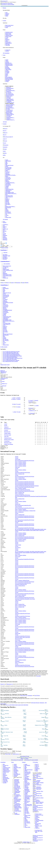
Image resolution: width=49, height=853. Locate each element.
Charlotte (16, 783)
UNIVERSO (7, 183)
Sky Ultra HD (30, 529)
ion (5, 205)
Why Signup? (18, 751)
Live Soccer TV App (39, 814)
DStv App (25, 637)
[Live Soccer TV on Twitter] (38, 808)
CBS (6, 162)
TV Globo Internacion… (27, 789)
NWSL (6, 27)
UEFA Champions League (8, 270)
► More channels (3, 346)
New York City (17, 786)
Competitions (3, 261)
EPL (4, 232)
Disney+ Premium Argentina (20, 464)
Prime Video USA (23, 695)
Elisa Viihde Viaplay (19, 521)
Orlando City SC (9, 95)
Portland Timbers (9, 113)
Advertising (37, 817)
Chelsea (6, 60)
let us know (38, 675)
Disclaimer (37, 819)
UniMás (6, 186)
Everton (6, 66)
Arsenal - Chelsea (39, 803)
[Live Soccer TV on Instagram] (38, 810)
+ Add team (5, 252)
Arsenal (6, 59)
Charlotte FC (8, 91)
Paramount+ (7, 173)
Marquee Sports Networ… (10, 206)
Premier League (8, 36)
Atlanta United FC (10, 99)
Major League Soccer (9, 25)
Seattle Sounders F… (11, 117)
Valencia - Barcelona (40, 802)
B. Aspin (18, 411)
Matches (4, 7)
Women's (4, 222)
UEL (4, 225)
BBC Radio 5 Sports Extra (39, 530)
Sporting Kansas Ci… (11, 119)
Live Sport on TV (38, 830)
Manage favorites (4, 247)
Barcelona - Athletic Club (37, 777)
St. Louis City (17, 803)
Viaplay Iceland (18, 544)
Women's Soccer (38, 813)
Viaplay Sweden (18, 645)
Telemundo (7, 181)
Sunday (6, 15)
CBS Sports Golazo (9, 195)
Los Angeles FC (9, 106)
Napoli (6, 73)
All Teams (5, 121)
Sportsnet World (18, 485)
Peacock (6, 188)
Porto (6, 76)
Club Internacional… (10, 88)
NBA (36, 831)
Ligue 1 (6, 40)
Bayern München (8, 77)
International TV (3, 390)
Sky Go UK (17, 529)
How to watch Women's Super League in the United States (17, 704)
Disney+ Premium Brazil (19, 477)
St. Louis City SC (9, 109)
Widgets (36, 816)
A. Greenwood (3, 385)
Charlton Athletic (7, 433)
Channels (4, 123)
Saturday (7, 14)
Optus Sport (17, 467)
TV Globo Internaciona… (10, 182)
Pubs (36, 822)
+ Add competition (6, 263)
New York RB (17, 787)
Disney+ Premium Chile (19, 473)
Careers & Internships (39, 820)
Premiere (7, 210)
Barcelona (7, 67)
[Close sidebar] (0, 363)
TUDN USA (7, 177)
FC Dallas (8, 108)
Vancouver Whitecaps (16, 797)
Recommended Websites (38, 824)
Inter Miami (16, 780)
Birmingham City (7, 428)
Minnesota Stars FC (10, 114)
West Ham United (7, 434)
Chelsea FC (6, 427)
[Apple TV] (12, 282)
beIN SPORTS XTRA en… (27, 802)
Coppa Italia (7, 45)
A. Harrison (13, 399)
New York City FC (9, 93)
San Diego (17, 808)
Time (7, 245)
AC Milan (7, 72)
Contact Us (37, 827)
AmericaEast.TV (8, 190)
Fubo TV (37, 765)
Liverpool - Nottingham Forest (37, 781)
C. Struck (14, 411)
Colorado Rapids (9, 111)
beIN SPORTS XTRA (9, 192)
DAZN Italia (17, 553)
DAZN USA (7, 179)
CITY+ (6, 197)
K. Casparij (31, 400)
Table (1, 389)
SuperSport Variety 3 (19, 637)
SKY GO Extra (25, 529)
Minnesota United (18, 807)
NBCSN (7, 180)
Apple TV (7, 172)
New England (17, 782)
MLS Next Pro (8, 207)
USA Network (8, 178)
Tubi (6, 214)
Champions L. (5, 224)
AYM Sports (7, 191)
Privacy (36, 818)
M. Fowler (2, 379)
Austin (16, 813)
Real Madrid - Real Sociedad (37, 774)
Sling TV (37, 764)
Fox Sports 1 (7, 169)
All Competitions (6, 53)
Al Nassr (7, 81)
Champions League (9, 32)
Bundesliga (7, 39)
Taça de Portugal (8, 42)
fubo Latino (7, 203)
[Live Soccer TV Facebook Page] (38, 806)
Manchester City (8, 63)
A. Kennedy (36, 400)
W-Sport (16, 456)
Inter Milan (7, 71)
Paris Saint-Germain (9, 79)
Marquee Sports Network (7, 333)
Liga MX (7, 50)
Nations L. (5, 226)
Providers (37, 821)
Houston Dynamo (9, 105)
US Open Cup (8, 26)
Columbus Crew (18, 795)
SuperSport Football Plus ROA (25, 460)
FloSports (7, 201)
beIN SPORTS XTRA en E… (11, 193)
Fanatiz (6, 159)
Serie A (6, 38)
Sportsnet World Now (31, 485)
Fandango (7, 200)
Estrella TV (7, 198)
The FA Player (18, 547)
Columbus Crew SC (10, 102)
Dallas (15, 802)
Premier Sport (17, 504)
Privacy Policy (8, 753)
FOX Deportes (8, 184)
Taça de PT (5, 238)
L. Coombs (36, 405)
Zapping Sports (8, 217)
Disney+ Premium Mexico (20, 585)
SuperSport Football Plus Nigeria (21, 598)
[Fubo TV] (2, 282)
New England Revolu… (10, 90)
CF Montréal (9, 101)
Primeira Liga (7, 41)
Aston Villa (6, 436)
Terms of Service (16, 753)
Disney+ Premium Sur (19, 493)
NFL (39, 831)
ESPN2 (6, 166)
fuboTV (6, 176)
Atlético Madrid (8, 69)
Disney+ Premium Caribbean (20, 461)
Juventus (7, 70)
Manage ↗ (5, 250)
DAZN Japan (17, 556)
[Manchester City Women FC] (4, 378)
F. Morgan (18, 399)
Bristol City (2, 370)
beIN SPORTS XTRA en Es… (9, 320)
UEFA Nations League (7, 275)
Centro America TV (9, 196)
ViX (6, 216)
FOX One (7, 202)
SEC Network (8, 211)
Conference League (9, 35)
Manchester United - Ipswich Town (37, 787)
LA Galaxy (9, 116)
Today (6, 12)
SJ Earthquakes (17, 801)
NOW (21, 529)
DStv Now (17, 460)
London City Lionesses (8, 444)
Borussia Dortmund (9, 78)
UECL (4, 227)
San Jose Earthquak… (10, 107)
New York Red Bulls (10, 94)
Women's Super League (4, 364)
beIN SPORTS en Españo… (10, 175)
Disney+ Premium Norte (19, 498)
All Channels (5, 219)
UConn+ (7, 215)
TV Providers (35, 762)
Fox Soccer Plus (8, 167)
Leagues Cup (7, 49)
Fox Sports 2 (7, 171)
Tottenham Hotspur (9, 65)
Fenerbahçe (7, 80)
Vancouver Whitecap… (10, 104)
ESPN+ (6, 170)
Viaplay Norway (18, 600)
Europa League (8, 33)
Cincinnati (16, 784)
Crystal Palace (7, 441)
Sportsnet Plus (24, 485)
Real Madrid (7, 68)
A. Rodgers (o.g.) (3, 383)
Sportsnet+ (37, 485)
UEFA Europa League (7, 274)
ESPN (6, 163)
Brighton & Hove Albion (9, 439)
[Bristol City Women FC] (3, 372)
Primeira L (5, 237)
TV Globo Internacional (7, 310)
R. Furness (18, 406)
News (4, 221)
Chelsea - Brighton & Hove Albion (38, 783)
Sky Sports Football (25, 530)
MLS (4, 229)
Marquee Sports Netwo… (27, 816)
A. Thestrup (18, 397)
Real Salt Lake (9, 112)
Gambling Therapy (26, 841)
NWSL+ (7, 209)
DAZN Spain (17, 459)
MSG (6, 208)
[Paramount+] (18, 282)
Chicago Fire (8, 89)
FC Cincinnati (8, 92)
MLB (36, 832)
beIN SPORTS (8, 160)
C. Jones (13, 397)
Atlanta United (17, 791)
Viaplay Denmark (18, 506)
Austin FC (8, 118)
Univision (7, 185)
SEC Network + (8, 213)
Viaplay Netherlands (22, 594)
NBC (6, 164)
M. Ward (14, 404)
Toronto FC (9, 96)
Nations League (8, 34)
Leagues (4, 20)
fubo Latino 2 (7, 204)
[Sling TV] (7, 282)
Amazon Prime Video (9, 189)
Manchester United (8, 64)
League (3, 245)
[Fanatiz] (22, 282)
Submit (13, 751)
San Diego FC (9, 115)
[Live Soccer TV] (4, 1)
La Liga (6, 37)
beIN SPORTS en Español (8, 302)
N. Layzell (18, 404)
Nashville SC (8, 87)
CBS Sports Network (9, 165)
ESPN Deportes (8, 168)
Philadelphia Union (10, 100)
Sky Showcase (31, 530)
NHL (41, 831)
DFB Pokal (7, 44)
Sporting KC (17, 814)
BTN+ (6, 194)
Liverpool (7, 61)
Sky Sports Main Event (37, 529)
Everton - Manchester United (36, 800)
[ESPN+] (27, 282)
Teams (4, 55)
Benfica (6, 74)
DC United (8, 98)
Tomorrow (7, 13)
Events (1, 387)
